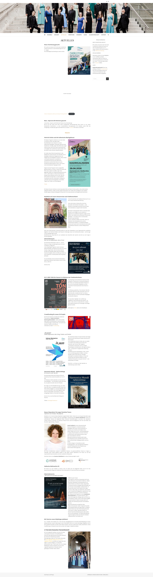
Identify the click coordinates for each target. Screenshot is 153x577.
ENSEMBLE (49, 34)
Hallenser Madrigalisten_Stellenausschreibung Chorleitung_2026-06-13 (56, 113)
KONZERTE (79, 34)
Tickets (45, 184)
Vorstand (71, 127)
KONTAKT (103, 34)
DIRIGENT (56, 34)
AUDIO (85, 34)
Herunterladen (71, 113)
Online (75, 307)
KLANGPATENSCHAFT (94, 34)
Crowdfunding (56, 325)
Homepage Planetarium (52, 400)
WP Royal (52, 574)
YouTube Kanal (104, 69)
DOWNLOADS (105, 574)
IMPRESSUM (89, 574)
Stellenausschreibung (99, 50)
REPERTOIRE (71, 34)
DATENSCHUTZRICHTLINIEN (97, 574)
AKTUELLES (63, 34)
